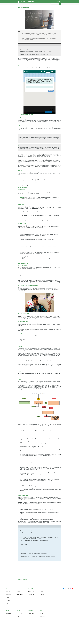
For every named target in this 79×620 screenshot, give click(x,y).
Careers (42, 591)
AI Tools (18, 616)
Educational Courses (20, 614)
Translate (7, 603)
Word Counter (8, 600)
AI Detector (30, 590)
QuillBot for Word (8, 613)
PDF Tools (18, 617)
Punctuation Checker (20, 594)
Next (58, 582)
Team (42, 590)
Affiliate (41, 614)
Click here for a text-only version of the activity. (25, 114)
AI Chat (7, 606)
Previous (21, 582)
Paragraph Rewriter (8, 594)
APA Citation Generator (31, 594)
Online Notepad (8, 604)
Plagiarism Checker (31, 591)
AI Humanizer (8, 591)
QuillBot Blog (30, 614)
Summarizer (7, 597)
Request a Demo (42, 616)
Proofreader (18, 591)
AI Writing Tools (19, 613)
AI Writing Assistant (31, 613)
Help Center (42, 593)
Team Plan (41, 613)
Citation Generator (31, 593)
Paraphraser (7, 590)
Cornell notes (22, 197)
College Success (30, 1)
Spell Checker (19, 593)
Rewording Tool (8, 593)
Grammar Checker (19, 590)
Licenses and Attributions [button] (22, 579)
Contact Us (42, 594)
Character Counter (8, 601)
